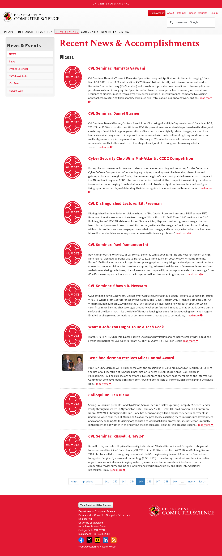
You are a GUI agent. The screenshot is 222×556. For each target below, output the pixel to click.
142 (115, 481)
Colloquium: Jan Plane (108, 395)
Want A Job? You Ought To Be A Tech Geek (126, 326)
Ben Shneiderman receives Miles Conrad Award (131, 357)
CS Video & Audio (18, 76)
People (10, 31)
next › (191, 481)
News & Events (67, 31)
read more (104, 147)
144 (132, 481)
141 (107, 481)
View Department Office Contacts (95, 504)
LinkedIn (105, 540)
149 (175, 481)
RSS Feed (114, 540)
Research (25, 31)
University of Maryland (111, 3)
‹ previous (87, 481)
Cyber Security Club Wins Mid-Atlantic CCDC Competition (140, 158)
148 (166, 481)
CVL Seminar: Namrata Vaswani (116, 68)
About (170, 13)
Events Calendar (18, 68)
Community (90, 31)
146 (149, 481)
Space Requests (198, 13)
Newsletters (16, 90)
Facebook (81, 540)
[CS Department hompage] (181, 509)
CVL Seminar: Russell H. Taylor (116, 436)
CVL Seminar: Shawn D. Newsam (117, 285)
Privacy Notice (108, 546)
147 (158, 481)
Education (44, 31)
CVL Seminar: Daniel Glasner (114, 113)
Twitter (89, 540)
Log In (214, 13)
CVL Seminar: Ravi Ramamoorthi (118, 244)
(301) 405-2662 (101, 534)
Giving (124, 31)
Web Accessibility (88, 546)
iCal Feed (14, 83)
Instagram (97, 540)
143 (124, 481)
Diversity (108, 31)
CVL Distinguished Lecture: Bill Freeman (125, 203)
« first (74, 481)
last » (202, 481)
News (12, 54)
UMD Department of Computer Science (31, 17)
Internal (181, 13)
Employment (157, 13)
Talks (12, 61)
